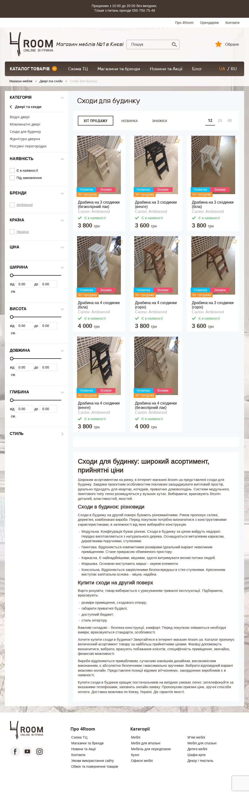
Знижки (159, 120)
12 (210, 120)
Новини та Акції (166, 69)
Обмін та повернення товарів (94, 766)
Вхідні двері (20, 117)
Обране (232, 44)
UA (222, 69)
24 (220, 120)
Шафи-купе (196, 755)
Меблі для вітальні (145, 743)
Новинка (129, 120)
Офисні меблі (142, 761)
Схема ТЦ (78, 69)
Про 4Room (184, 23)
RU (234, 69)
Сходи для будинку (25, 132)
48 (229, 120)
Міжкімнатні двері (25, 124)
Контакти (232, 23)
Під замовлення (29, 178)
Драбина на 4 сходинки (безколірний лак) (156, 405)
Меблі (135, 737)
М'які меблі (196, 737)
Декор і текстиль (200, 761)
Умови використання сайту (92, 761)
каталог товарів (30, 69)
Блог (197, 69)
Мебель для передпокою (151, 749)
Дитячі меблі (197, 749)
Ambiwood (25, 205)
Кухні (135, 755)
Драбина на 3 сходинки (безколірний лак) (99, 204)
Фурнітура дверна (25, 139)
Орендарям (209, 23)
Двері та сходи (28, 107)
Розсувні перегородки (28, 146)
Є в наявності (27, 170)
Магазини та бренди (119, 69)
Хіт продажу (95, 121)
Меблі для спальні (201, 743)
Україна (23, 232)
